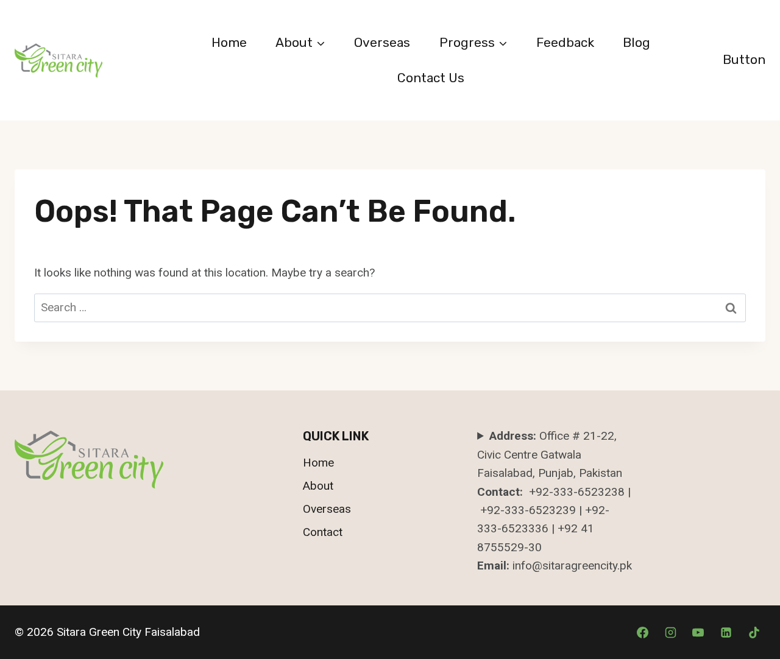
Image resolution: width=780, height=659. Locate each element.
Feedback (565, 42)
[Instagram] (670, 632)
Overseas (382, 42)
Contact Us (430, 77)
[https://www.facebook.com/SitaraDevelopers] (725, 632)
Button (744, 59)
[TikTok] (753, 632)
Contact (322, 532)
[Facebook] (642, 632)
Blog (636, 42)
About (318, 486)
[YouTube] (698, 632)
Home (229, 42)
